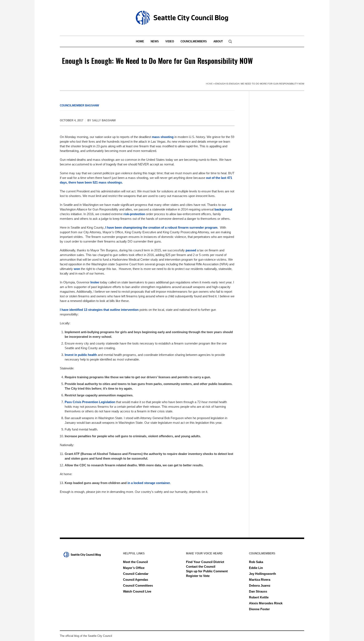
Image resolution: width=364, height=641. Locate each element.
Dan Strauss (258, 591)
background (223, 209)
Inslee (94, 282)
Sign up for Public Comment (207, 571)
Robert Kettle (259, 597)
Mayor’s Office (134, 568)
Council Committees (138, 585)
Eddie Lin (256, 568)
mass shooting (163, 137)
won (77, 269)
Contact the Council (200, 566)
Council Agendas (135, 579)
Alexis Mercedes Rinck (265, 603)
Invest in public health (81, 355)
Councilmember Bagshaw (79, 105)
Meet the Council (135, 562)
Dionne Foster (259, 609)
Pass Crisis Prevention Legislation (90, 402)
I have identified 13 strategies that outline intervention (99, 309)
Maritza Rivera (259, 579)
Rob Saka (256, 562)
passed (191, 250)
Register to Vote (198, 576)
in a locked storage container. (149, 483)
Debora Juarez (259, 585)
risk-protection (134, 214)
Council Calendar (136, 573)
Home (209, 83)
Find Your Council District (205, 562)
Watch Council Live (137, 591)
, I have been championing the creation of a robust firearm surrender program (160, 227)
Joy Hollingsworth (262, 573)
